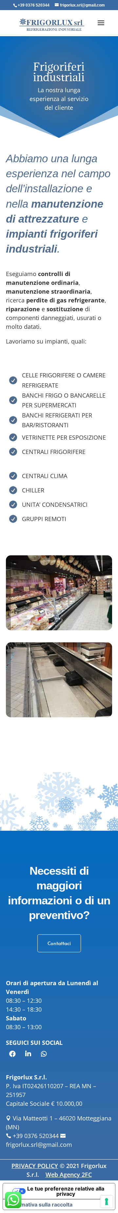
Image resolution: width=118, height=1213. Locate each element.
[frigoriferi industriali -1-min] (59, 628)
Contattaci (59, 943)
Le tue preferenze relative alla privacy (65, 1191)
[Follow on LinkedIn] (28, 1053)
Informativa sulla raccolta (40, 1204)
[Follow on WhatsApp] (43, 1053)
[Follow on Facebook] (12, 1053)
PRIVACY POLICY (34, 1166)
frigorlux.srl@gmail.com (39, 1144)
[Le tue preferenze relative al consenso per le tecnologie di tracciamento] (106, 1201)
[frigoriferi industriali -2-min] (59, 715)
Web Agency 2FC (69, 1174)
